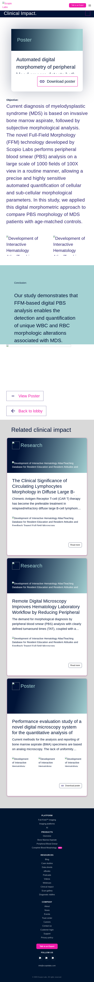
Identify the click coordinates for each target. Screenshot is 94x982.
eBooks (47, 871)
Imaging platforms (47, 824)
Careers (47, 922)
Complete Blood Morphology (46, 848)
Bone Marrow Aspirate (47, 840)
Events (47, 914)
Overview (47, 836)
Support (47, 934)
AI (47, 828)
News (47, 910)
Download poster (61, 81)
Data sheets (47, 867)
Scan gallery (47, 891)
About (47, 906)
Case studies (47, 863)
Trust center (47, 918)
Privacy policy (47, 938)
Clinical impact (47, 887)
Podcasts (47, 875)
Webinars (47, 883)
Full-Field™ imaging (47, 820)
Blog (47, 859)
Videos (47, 879)
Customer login (47, 930)
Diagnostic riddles (47, 895)
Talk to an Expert (77, 5)
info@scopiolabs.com (47, 966)
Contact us (47, 926)
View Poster (29, 396)
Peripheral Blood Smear (47, 844)
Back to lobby (87, 13)
